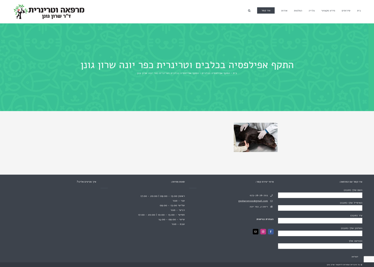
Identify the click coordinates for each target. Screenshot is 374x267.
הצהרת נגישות (265, 219)
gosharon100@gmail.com (253, 201)
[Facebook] (271, 231)
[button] (249, 10)
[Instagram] (263, 231)
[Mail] (255, 231)
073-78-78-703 (259, 195)
